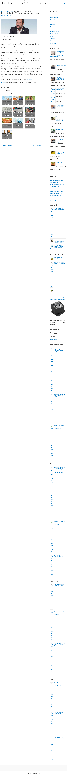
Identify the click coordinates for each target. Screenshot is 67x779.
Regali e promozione (55, 31)
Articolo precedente (6, 145)
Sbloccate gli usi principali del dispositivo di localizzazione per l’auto (57, 247)
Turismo (52, 40)
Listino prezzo (53, 339)
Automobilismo (53, 15)
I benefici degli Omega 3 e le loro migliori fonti (60, 152)
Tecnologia (52, 38)
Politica (3, 15)
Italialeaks (3, 82)
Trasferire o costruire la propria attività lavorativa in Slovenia (59, 523)
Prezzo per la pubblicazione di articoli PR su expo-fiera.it (35, 3)
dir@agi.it (29, 79)
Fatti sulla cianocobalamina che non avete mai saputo (60, 79)
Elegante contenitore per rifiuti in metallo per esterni (61, 67)
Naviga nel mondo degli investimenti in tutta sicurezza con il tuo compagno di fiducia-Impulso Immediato (59, 470)
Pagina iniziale (25, 2)
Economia (52, 24)
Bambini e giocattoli (54, 17)
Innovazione (53, 26)
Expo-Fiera (7, 3)
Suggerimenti (53, 36)
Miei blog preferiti (26, 0)
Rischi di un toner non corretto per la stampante (60, 141)
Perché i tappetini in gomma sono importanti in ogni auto (60, 90)
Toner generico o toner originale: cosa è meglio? (60, 131)
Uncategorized (53, 43)
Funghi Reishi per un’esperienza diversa (60, 164)
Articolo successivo (37, 145)
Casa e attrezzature (54, 19)
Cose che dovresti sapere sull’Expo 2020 (59, 556)
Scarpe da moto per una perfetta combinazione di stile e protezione (60, 118)
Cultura (51, 22)
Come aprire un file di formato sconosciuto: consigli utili (59, 613)
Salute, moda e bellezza (55, 33)
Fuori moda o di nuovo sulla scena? (59, 290)
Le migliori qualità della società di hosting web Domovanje (59, 644)
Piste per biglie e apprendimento (58, 258)
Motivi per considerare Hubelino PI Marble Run (59, 263)
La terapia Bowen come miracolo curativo (60, 106)
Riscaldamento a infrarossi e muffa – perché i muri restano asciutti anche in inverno (57, 54)
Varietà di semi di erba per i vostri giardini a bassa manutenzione (59, 427)
